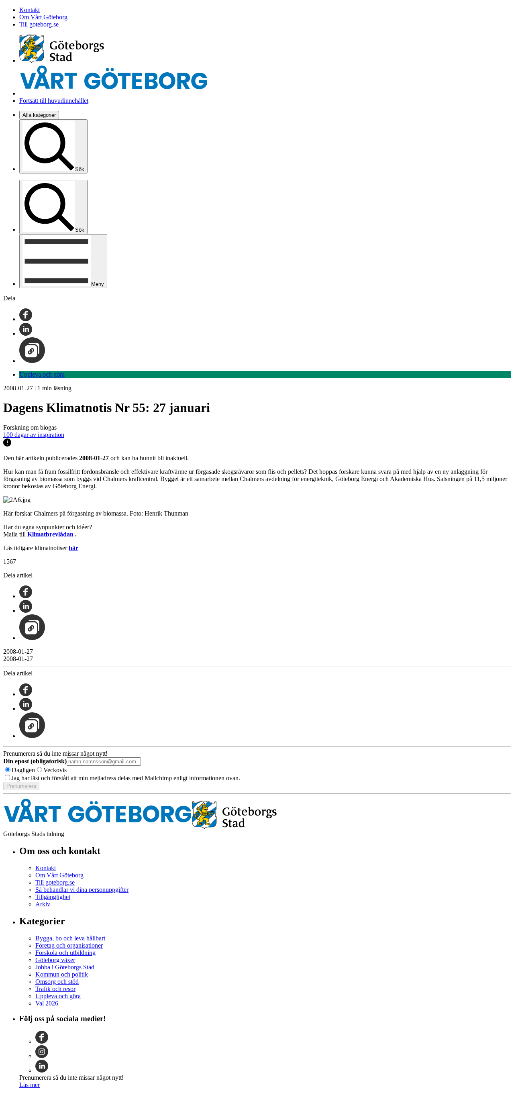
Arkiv (42, 904)
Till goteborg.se (39, 24)
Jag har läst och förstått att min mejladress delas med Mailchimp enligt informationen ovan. (125, 778)
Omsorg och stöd (57, 981)
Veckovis (55, 770)
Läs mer (29, 1084)
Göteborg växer (55, 959)
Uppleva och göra (42, 374)
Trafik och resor (55, 988)
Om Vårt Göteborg (43, 17)
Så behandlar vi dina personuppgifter (81, 889)
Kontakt (29, 9)
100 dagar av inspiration (33, 434)
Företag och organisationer (69, 945)
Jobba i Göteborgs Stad (64, 967)
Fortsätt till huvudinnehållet (53, 100)
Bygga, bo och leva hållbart (70, 938)
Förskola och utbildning (65, 952)
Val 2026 (46, 1003)
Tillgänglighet (52, 896)
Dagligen (23, 770)
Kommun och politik (61, 974)
